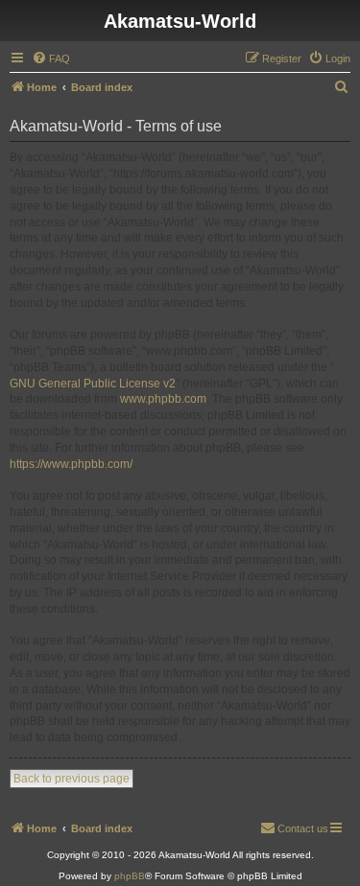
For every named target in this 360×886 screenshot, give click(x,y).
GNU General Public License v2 (93, 383)
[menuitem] (51, 58)
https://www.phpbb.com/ (71, 464)
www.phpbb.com (163, 399)
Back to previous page (71, 778)
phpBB (129, 876)
